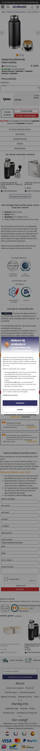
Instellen (20, 410)
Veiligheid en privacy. (10, 395)
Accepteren (20, 403)
